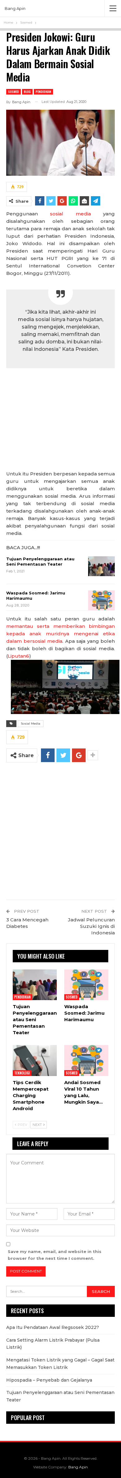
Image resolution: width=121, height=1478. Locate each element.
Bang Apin (15, 8)
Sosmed (13, 91)
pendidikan (43, 91)
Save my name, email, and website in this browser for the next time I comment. (54, 1255)
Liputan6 (18, 656)
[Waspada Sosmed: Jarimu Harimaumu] (101, 600)
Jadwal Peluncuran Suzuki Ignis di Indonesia (91, 926)
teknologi (22, 1072)
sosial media (70, 214)
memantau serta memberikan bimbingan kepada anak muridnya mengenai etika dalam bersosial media (60, 633)
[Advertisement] (60, 420)
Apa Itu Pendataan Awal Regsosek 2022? (52, 1327)
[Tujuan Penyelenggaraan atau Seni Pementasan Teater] (101, 566)
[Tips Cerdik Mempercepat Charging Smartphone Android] (35, 1060)
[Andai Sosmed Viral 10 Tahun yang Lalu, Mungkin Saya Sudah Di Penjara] (86, 1060)
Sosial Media (30, 723)
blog (27, 91)
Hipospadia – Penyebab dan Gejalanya (49, 1380)
